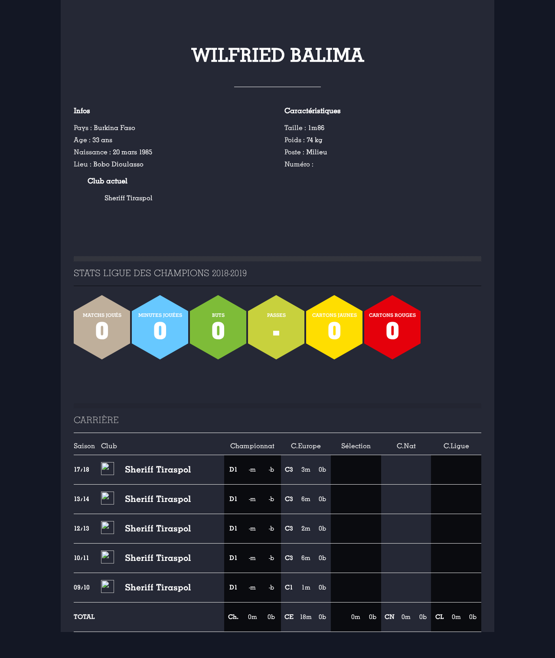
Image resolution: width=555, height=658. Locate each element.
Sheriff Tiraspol (128, 198)
